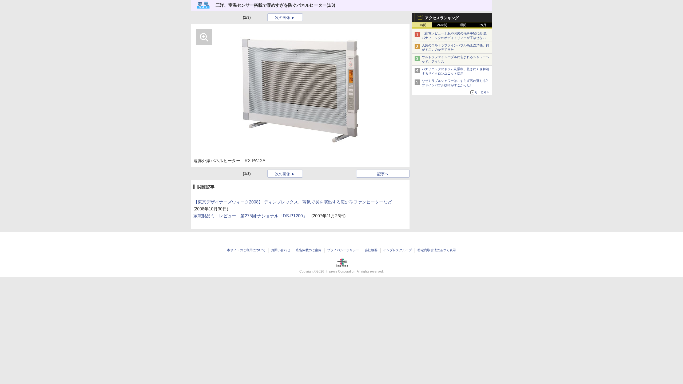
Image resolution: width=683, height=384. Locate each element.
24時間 (442, 25)
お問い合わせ (280, 250)
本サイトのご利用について (246, 250)
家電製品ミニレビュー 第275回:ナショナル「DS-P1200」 (250, 216)
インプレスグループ (397, 250)
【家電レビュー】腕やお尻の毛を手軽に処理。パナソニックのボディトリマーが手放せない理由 (455, 37)
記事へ (382, 174)
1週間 (462, 25)
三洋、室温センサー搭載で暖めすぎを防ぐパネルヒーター (271, 5)
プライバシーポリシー (343, 250)
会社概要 (371, 250)
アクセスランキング (442, 18)
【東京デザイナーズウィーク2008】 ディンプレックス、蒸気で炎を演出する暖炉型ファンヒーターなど (292, 202)
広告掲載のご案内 (308, 250)
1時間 (422, 25)
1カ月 (482, 25)
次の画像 (282, 17)
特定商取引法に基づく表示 (437, 250)
